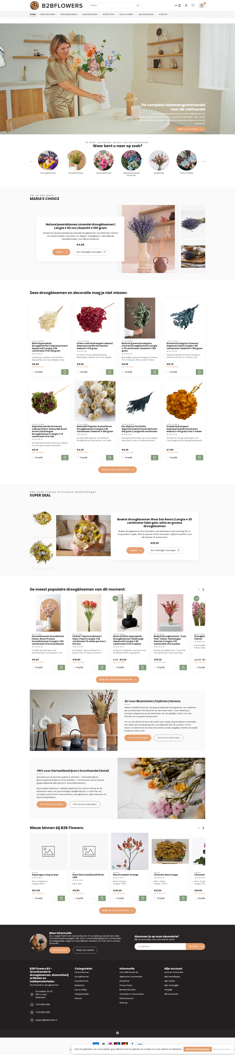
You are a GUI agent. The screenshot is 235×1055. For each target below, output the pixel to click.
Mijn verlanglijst (171, 985)
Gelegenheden (146, 14)
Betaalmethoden (128, 989)
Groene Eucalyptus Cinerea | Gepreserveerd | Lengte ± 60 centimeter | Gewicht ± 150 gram (184, 346)
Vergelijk (39, 372)
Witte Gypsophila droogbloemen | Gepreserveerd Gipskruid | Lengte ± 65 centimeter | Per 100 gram (49, 347)
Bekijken (59, 252)
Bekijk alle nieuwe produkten (116, 910)
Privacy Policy (126, 985)
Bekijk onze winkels (85, 950)
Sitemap (124, 1002)
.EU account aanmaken (168, 737)
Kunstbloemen (90, 14)
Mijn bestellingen (172, 976)
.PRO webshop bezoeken (51, 804)
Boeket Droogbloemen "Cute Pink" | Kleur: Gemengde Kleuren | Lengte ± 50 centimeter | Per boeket (170, 640)
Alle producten (171, 994)
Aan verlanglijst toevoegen (89, 252)
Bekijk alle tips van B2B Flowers (116, 469)
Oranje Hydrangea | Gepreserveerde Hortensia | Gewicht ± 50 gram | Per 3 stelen (184, 429)
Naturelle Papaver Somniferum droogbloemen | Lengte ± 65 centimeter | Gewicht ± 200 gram (95, 429)
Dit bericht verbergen (197, 1049)
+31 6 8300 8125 (42, 1004)
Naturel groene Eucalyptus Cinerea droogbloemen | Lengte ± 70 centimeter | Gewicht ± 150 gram (139, 347)
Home (33, 14)
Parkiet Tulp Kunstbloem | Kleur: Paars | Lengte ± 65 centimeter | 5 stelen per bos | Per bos (89, 640)
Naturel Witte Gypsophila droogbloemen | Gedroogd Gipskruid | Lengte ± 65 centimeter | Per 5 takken (128, 640)
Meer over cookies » (222, 1049)
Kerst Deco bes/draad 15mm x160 (88, 876)
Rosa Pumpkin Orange (125, 875)
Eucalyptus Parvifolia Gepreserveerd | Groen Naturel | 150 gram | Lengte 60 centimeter (139, 429)
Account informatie (173, 972)
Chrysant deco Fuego (166, 875)
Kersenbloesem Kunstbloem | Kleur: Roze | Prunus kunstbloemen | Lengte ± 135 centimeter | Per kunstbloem (48, 640)
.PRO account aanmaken (85, 804)
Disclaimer (124, 981)
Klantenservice (60, 950)
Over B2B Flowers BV (129, 972)
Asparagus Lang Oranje (45, 875)
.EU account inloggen (138, 737)
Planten (163, 14)
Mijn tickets (169, 981)
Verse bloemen (47, 14)
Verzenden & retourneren (132, 994)
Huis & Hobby (126, 14)
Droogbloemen (69, 14)
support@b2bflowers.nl (46, 1020)
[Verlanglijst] (193, 5)
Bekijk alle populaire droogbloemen (115, 679)
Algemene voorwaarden (131, 976)
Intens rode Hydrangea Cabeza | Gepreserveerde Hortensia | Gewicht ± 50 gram (95, 346)
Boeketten (108, 14)
